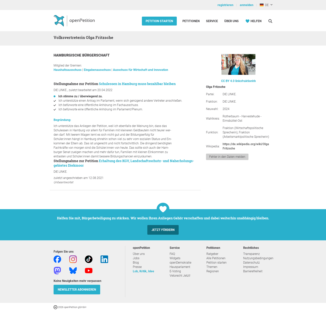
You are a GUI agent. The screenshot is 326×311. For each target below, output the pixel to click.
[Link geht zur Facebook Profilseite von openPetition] (57, 259)
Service (212, 21)
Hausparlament (180, 267)
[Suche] (270, 21)
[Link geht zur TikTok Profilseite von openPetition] (88, 259)
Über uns (139, 254)
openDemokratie (180, 262)
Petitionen (191, 21)
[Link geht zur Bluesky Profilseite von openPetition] (73, 270)
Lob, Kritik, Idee (143, 271)
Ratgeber (212, 254)
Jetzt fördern (163, 230)
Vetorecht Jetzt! (180, 275)
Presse (137, 267)
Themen (211, 267)
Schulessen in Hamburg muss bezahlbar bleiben (137, 83)
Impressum (250, 267)
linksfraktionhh (245, 81)
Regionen (212, 271)
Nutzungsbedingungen (258, 258)
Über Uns (231, 21)
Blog (136, 262)
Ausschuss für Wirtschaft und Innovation (140, 70)
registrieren (225, 5)
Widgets (175, 258)
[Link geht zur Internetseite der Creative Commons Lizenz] (56, 307)
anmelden (246, 5)
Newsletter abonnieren (77, 289)
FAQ (172, 254)
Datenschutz (251, 262)
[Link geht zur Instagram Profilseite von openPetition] (73, 259)
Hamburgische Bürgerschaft (82, 55)
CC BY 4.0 (228, 81)
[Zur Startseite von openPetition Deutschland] (75, 20)
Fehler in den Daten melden (227, 157)
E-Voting (175, 271)
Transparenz (251, 254)
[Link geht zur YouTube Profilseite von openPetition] (88, 270)
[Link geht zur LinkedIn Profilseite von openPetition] (104, 259)
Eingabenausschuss (97, 70)
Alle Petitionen (215, 258)
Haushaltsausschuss (68, 70)
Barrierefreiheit (252, 271)
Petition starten (159, 21)
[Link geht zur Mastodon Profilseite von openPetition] (57, 270)
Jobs (136, 258)
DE (266, 5)
